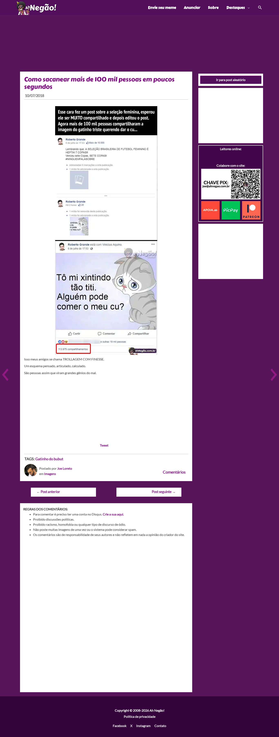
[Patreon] (251, 210)
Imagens (50, 474)
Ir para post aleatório (231, 80)
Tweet (104, 445)
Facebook (119, 726)
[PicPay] (232, 210)
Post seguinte (164, 491)
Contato (160, 726)
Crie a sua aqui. (113, 514)
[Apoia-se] (211, 210)
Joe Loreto (64, 468)
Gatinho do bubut (49, 459)
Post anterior (48, 491)
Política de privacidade (139, 716)
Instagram (143, 726)
